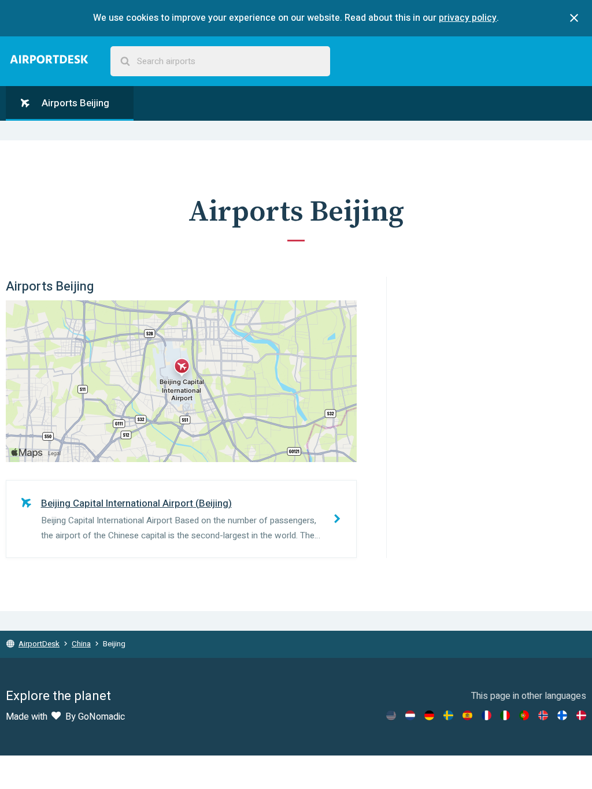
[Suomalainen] (562, 715)
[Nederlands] (410, 715)
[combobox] (220, 61)
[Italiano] (505, 715)
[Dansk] (581, 715)
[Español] (467, 715)
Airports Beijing (74, 103)
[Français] (486, 715)
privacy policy (468, 18)
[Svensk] (448, 715)
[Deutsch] (429, 715)
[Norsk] (543, 715)
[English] (391, 715)
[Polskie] (524, 715)
